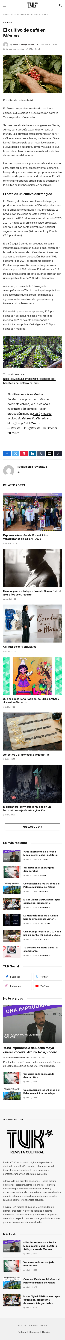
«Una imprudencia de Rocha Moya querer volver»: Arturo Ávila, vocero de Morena (40, 855)
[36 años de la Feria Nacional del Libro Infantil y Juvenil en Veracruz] (32, 676)
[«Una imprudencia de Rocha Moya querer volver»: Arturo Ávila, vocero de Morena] (12, 856)
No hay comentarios (15, 49)
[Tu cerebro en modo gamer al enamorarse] (12, 952)
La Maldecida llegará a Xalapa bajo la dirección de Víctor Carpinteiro (40, 919)
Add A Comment (32, 827)
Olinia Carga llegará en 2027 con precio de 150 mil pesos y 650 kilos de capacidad (42, 935)
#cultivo (12, 418)
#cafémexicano (41, 418)
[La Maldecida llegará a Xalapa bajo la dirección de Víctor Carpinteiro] (12, 920)
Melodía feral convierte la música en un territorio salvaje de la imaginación (27, 808)
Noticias (46, 1332)
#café (36, 413)
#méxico (46, 413)
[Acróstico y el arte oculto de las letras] (32, 732)
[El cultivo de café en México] (32, 74)
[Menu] (5, 5)
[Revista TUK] (32, 5)
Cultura (15, 14)
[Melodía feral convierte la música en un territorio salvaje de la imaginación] (32, 784)
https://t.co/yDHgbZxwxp (23, 423)
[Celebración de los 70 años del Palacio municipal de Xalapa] (12, 888)
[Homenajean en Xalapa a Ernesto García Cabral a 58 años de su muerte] (32, 568)
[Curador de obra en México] (32, 624)
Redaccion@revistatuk (25, 44)
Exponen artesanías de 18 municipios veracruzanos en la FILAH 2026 (25, 537)
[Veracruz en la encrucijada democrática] (12, 872)
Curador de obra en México (19, 646)
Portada (6, 14)
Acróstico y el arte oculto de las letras (26, 754)
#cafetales (24, 418)
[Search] (60, 5)
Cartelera (34, 1332)
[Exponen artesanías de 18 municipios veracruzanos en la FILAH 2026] (32, 512)
